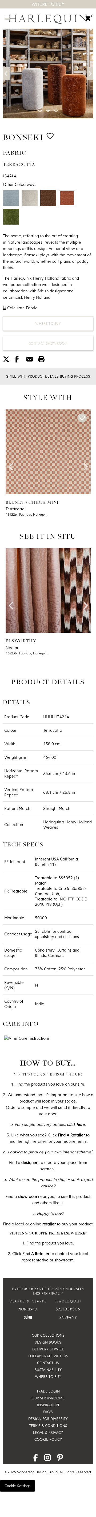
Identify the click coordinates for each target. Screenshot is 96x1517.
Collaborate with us (48, 1356)
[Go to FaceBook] (35, 1459)
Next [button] (90, 73)
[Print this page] (43, 360)
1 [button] (40, 110)
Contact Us (48, 1362)
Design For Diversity (48, 1418)
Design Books (48, 1342)
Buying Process (75, 376)
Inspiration (48, 1405)
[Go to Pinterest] (60, 1459)
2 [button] (48, 110)
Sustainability (48, 1369)
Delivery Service (48, 1349)
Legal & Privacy (48, 1432)
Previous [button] (6, 73)
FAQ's (48, 1411)
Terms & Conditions (48, 1425)
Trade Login (48, 1391)
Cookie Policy (48, 1439)
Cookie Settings (17, 1485)
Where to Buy (48, 323)
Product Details (43, 376)
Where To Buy (48, 4)
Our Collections (48, 1335)
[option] (48, 73)
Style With (16, 376)
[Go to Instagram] (48, 1459)
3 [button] (56, 110)
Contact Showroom (48, 343)
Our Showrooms (48, 1398)
